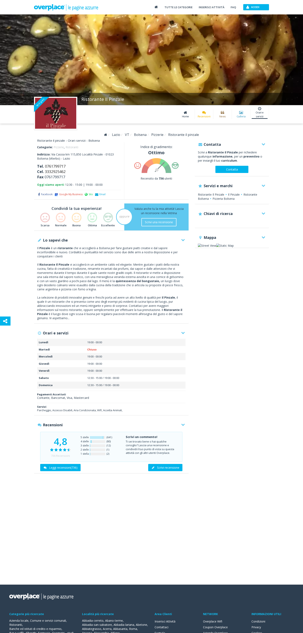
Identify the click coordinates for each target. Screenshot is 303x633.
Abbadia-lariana (124, 625)
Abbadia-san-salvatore (97, 625)
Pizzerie (59, 147)
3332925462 (55, 171)
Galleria (241, 116)
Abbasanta (120, 629)
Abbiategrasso (91, 629)
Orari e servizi (260, 114)
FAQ (233, 7)
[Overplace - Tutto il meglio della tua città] (156, 7)
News (222, 116)
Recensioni (204, 116)
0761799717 (55, 166)
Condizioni (258, 621)
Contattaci (161, 627)
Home (185, 116)
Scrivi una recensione (159, 222)
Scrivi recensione (168, 467)
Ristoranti (72, 147)
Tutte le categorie (178, 7)
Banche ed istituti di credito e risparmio (35, 629)
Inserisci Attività (165, 621)
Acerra (107, 629)
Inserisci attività (211, 7)
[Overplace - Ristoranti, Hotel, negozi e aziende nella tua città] (66, 7)
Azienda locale (18, 620)
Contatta (232, 169)
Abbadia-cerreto (92, 620)
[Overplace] (105, 135)
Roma (133, 629)
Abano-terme (114, 620)
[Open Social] (5, 321)
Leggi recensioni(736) (63, 467)
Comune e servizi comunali (48, 620)
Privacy (256, 627)
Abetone (141, 625)
